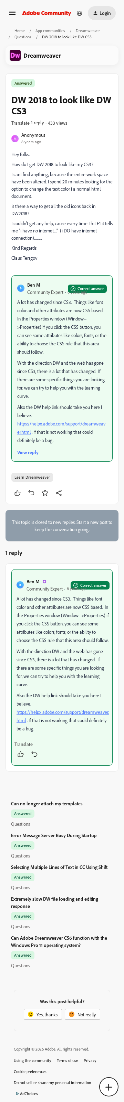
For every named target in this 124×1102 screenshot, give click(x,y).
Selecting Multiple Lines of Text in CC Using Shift (59, 867)
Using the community (32, 1060)
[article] (62, 667)
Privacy (90, 1060)
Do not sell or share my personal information (52, 1082)
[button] (12, 15)
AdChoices (29, 1093)
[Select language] (79, 13)
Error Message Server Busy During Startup (54, 835)
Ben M (33, 285)
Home (19, 30)
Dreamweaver (88, 30)
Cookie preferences (30, 1071)
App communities (50, 30)
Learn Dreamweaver (32, 477)
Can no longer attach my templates (47, 803)
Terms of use (67, 1060)
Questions (22, 36)
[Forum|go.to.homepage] (46, 13)
